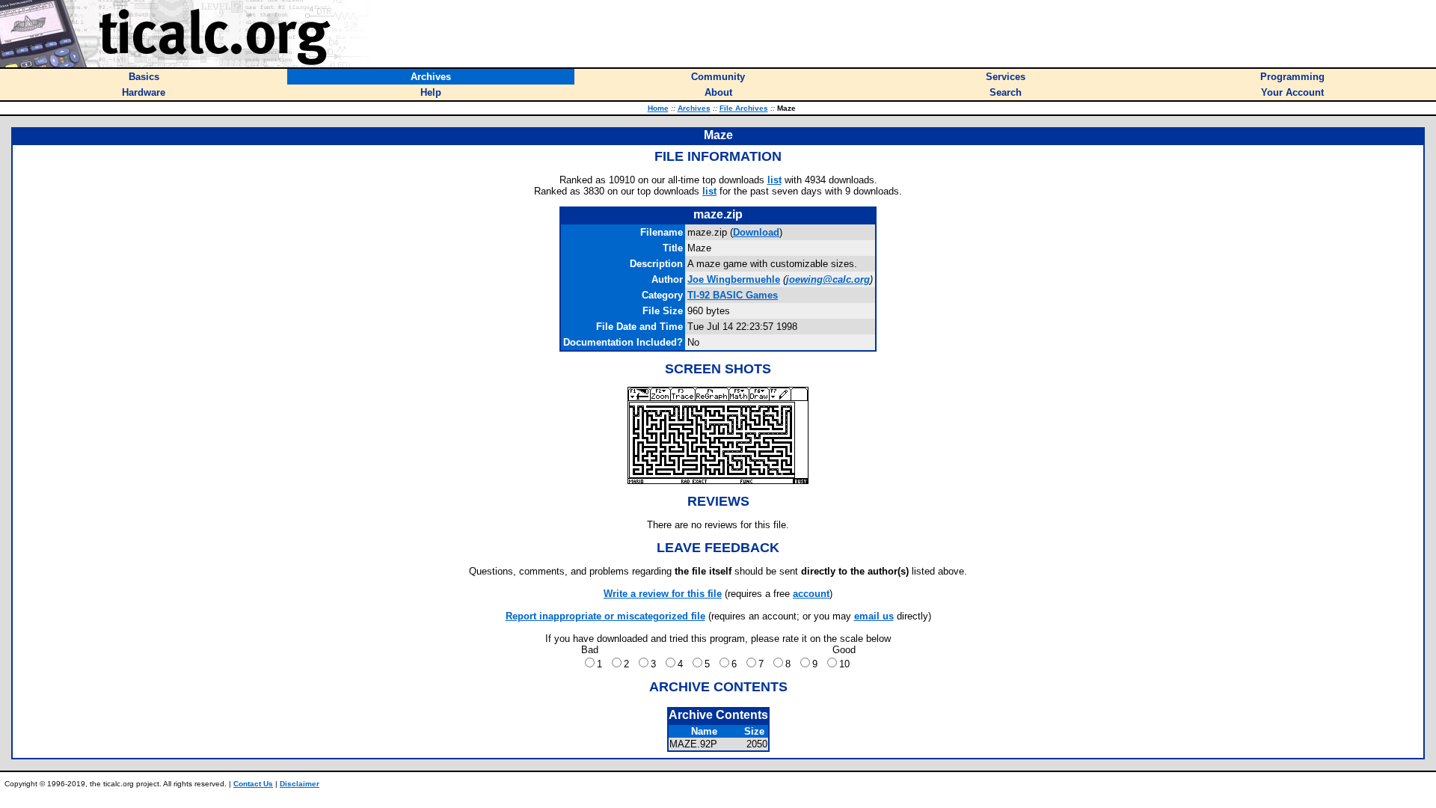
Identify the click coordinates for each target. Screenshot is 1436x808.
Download (756, 232)
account (811, 593)
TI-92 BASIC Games (732, 295)
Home (658, 108)
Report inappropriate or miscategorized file (605, 616)
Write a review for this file (663, 593)
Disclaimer (299, 784)
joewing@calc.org (828, 279)
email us (874, 616)
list (774, 180)
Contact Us (253, 784)
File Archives (743, 108)
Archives (694, 108)
